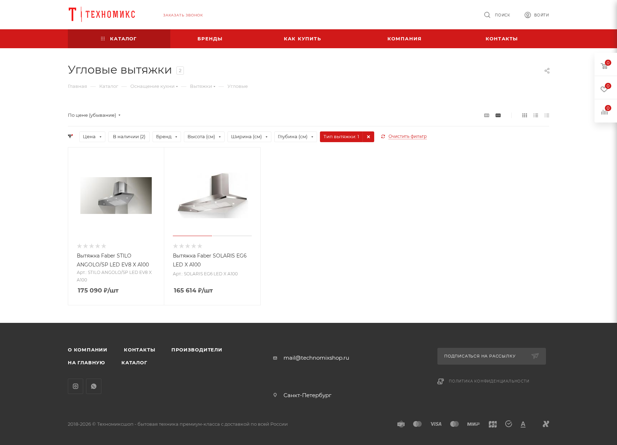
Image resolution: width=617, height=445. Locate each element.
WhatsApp (93, 386)
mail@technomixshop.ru (316, 357)
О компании (87, 349)
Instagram (75, 386)
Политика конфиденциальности (489, 381)
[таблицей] (547, 115)
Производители (196, 349)
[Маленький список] (487, 115)
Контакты (139, 349)
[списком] (536, 115)
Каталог (134, 362)
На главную (86, 362)
